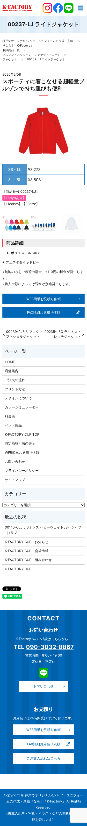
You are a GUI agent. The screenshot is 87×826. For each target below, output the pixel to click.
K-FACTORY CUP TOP (22, 434)
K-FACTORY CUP (18, 569)
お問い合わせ (15, 461)
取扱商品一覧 (11, 50)
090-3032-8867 (50, 646)
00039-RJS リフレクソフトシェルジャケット (24, 333)
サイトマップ (15, 480)
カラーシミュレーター (22, 407)
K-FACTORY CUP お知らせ (26, 542)
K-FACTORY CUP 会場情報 (26, 551)
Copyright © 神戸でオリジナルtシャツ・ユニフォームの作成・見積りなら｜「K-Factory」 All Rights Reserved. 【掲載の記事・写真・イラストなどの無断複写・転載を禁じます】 (43, 807)
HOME (10, 362)
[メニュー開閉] (80, 8)
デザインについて (18, 398)
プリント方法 (15, 389)
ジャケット (9, 59)
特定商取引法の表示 (20, 443)
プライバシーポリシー (22, 470)
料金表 (10, 416)
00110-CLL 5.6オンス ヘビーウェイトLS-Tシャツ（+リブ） (43, 530)
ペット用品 (13, 425)
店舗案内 (11, 371)
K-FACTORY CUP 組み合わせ (28, 560)
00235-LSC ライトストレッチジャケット (62, 333)
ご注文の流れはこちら (43, 758)
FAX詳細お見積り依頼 (43, 312)
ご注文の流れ (15, 380)
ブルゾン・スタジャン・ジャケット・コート (31, 54)
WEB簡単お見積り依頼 (43, 299)
